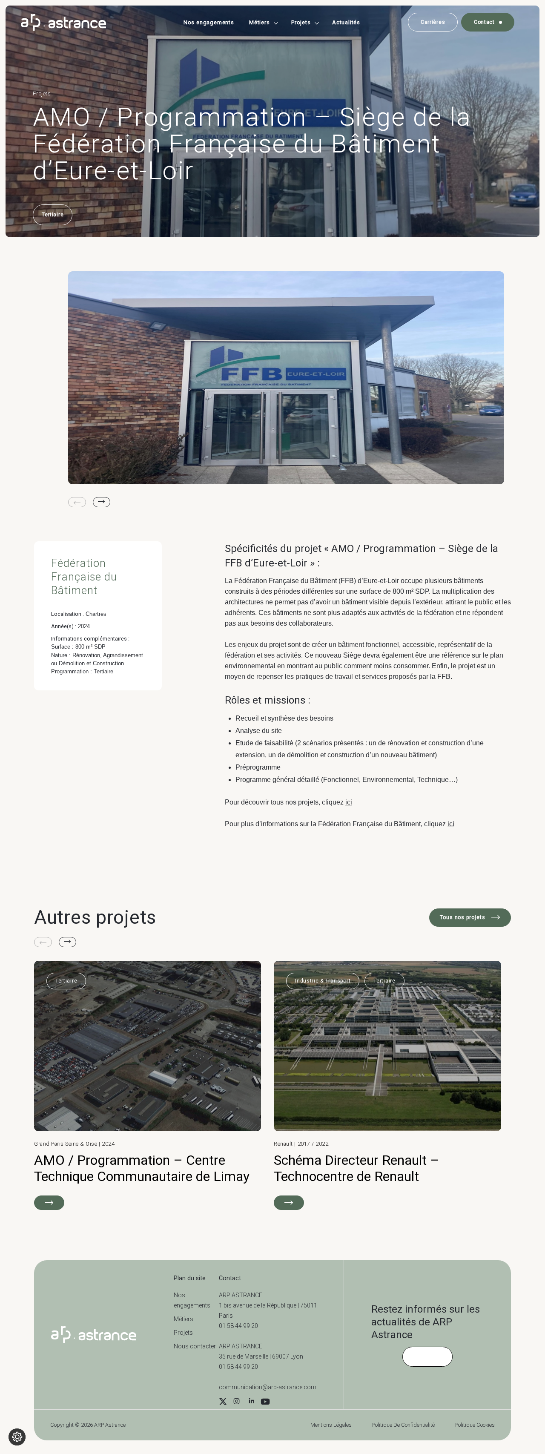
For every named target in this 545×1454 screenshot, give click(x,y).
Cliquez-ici (427, 1356)
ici (348, 802)
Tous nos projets (463, 917)
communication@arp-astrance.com (267, 1387)
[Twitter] (223, 1402)
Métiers (259, 22)
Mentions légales (331, 1425)
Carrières (433, 22)
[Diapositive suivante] (102, 502)
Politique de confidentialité (403, 1425)
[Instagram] (236, 1402)
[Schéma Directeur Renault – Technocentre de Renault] (387, 1085)
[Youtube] (265, 1402)
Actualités (346, 22)
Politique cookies (475, 1425)
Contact (484, 22)
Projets (301, 22)
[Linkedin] (251, 1402)
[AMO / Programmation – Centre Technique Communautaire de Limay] (147, 1085)
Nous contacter (195, 1346)
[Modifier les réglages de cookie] (17, 1436)
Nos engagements (209, 22)
